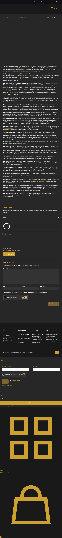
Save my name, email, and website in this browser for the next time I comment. (26, 292)
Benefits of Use (36, 342)
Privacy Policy (50, 337)
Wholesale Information (52, 334)
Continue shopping (6, 406)
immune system (9, 128)
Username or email (7, 366)
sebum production (40, 181)
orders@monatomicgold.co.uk (26, 338)
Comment (6, 268)
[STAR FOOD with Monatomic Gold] (22, 8)
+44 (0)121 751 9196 (23, 334)
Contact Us (21, 342)
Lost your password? (7, 385)
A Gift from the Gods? (37, 337)
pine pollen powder (27, 75)
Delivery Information (51, 341)
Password (36, 366)
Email (23, 286)
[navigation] (31, 400)
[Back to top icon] (57, 352)
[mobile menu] (42, 8)
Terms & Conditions (51, 336)
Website (42, 286)
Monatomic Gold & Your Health (11, 250)
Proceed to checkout (31, 403)
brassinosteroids (14, 92)
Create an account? (5, 392)
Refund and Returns (51, 339)
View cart (14, 406)
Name (5, 286)
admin (13, 17)
